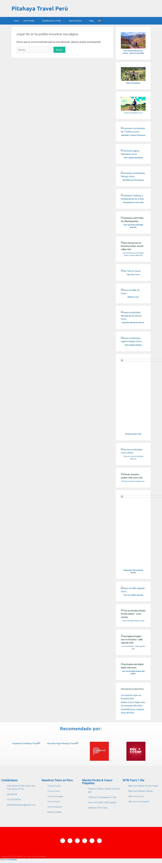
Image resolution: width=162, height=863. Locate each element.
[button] (5, 751)
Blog (91, 21)
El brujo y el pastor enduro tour (133, 481)
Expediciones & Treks (51, 21)
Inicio (16, 21)
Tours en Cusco (75, 21)
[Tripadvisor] (99, 840)
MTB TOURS (29, 21)
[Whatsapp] (70, 840)
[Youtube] (84, 840)
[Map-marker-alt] (77, 840)
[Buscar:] (35, 49)
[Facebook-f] (62, 840)
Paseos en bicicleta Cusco (133, 113)
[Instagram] (92, 840)
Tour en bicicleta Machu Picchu (133, 621)
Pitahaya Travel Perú (39, 8)
